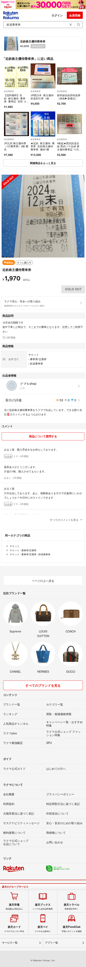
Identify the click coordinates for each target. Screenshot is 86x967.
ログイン (57, 15)
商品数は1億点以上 (14, 906)
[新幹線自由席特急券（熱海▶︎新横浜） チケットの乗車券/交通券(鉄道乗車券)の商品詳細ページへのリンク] (69, 75)
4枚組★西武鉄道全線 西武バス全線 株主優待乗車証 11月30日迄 (69, 147)
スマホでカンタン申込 (14, 928)
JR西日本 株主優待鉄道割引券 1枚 (42, 96)
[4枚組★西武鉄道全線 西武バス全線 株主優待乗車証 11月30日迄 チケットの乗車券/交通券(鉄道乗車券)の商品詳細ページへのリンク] (69, 123)
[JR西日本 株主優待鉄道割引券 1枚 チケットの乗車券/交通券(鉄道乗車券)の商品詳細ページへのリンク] (43, 75)
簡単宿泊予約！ (71, 906)
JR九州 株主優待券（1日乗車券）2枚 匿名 (16, 146)
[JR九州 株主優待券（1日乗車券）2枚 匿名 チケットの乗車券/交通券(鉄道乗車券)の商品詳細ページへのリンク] (16, 123)
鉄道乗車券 (9, 91)
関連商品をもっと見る (43, 163)
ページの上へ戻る (43, 581)
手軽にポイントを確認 (72, 928)
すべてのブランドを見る (43, 685)
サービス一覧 (10, 942)
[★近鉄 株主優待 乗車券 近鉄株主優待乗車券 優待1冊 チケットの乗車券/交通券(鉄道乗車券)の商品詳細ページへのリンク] (43, 123)
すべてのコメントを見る (64, 520)
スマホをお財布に (43, 928)
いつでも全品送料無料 (43, 906)
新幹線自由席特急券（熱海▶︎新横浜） (68, 96)
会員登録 (74, 15)
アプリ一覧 (51, 942)
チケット (33, 355)
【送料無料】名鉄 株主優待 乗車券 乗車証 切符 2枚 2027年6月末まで (16, 99)
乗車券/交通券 (38, 359)
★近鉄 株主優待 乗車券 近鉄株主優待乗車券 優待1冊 (43, 146)
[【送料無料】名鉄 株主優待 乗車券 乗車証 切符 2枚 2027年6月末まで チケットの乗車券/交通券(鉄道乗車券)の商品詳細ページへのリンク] (16, 75)
